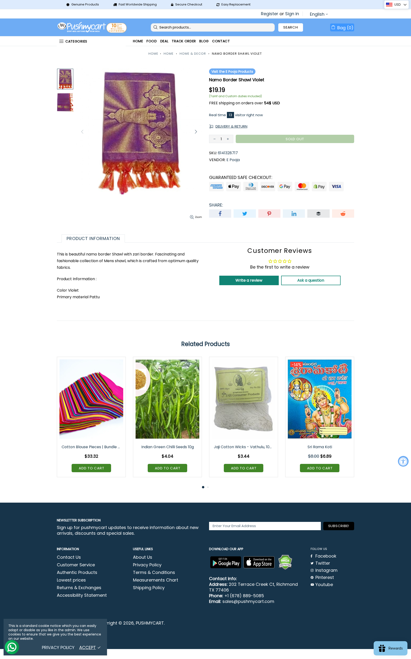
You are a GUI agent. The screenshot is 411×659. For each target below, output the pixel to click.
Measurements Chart (155, 580)
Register (269, 14)
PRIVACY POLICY (58, 647)
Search (290, 27)
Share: (216, 205)
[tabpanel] (91, 420)
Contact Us (69, 557)
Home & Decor (193, 53)
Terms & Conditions (154, 572)
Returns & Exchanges (79, 588)
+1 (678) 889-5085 (244, 596)
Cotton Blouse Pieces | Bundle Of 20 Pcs (92, 447)
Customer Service (76, 565)
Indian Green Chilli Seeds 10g (167, 447)
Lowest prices (71, 580)
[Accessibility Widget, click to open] (403, 461)
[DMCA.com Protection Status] (285, 562)
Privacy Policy (147, 565)
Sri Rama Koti (320, 447)
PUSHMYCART (92, 27)
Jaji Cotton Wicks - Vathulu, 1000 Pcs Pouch (244, 447)
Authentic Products (77, 572)
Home (153, 53)
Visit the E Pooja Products (232, 71)
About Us (142, 557)
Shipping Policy (149, 588)
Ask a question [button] (310, 280)
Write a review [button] (248, 280)
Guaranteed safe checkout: (240, 177)
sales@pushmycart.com (248, 601)
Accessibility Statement (82, 595)
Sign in (292, 14)
